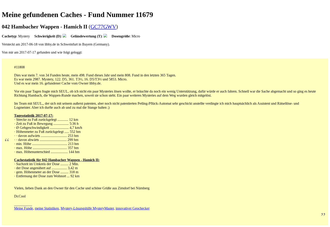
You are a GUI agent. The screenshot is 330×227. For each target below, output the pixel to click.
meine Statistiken (47, 208)
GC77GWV (103, 27)
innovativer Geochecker (133, 208)
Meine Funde (23, 208)
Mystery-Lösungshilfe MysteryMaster (87, 208)
